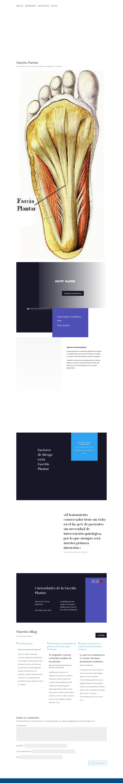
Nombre (20, 746)
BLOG (54, 6)
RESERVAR (30, 6)
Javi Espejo (21, 66)
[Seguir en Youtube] (101, 581)
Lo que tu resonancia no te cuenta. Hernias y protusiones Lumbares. (92, 658)
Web (18, 757)
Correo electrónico (24, 751)
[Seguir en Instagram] (97, 581)
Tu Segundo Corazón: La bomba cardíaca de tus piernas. (60, 658)
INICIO (19, 6)
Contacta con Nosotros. (73, 293)
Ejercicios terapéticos (39, 66)
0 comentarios (58, 66)
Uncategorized (49, 66)
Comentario (21, 725)
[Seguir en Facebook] (93, 581)
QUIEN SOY (43, 6)
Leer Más (101, 635)
